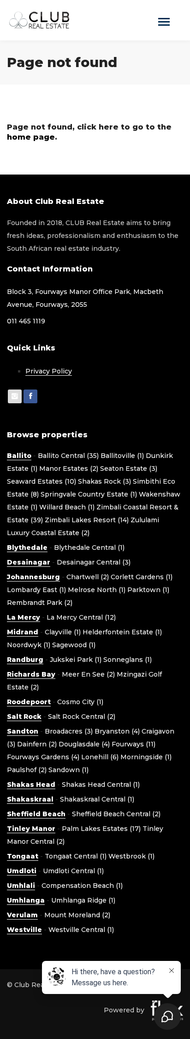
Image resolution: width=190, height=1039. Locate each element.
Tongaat (22, 856)
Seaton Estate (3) (128, 468)
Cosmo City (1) (80, 702)
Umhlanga (26, 900)
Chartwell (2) (87, 577)
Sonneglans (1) (127, 659)
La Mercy (23, 617)
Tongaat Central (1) (76, 856)
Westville (24, 930)
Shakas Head (31, 784)
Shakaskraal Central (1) (97, 799)
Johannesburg (33, 577)
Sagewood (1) (73, 645)
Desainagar (28, 562)
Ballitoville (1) (122, 456)
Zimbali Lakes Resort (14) (87, 520)
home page (31, 137)
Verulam (22, 915)
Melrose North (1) (96, 590)
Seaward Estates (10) (41, 481)
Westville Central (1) (81, 930)
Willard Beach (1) (67, 507)
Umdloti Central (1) (73, 871)
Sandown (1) (68, 770)
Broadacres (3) (69, 731)
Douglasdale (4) (84, 744)
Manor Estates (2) (68, 468)
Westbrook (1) (131, 856)
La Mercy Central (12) (81, 617)
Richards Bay (31, 674)
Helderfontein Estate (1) (122, 632)
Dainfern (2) (37, 744)
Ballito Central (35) (68, 456)
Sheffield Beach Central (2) (116, 814)
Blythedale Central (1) (89, 547)
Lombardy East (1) (36, 590)
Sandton (22, 731)
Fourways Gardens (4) (43, 757)
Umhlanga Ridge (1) (83, 900)
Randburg (25, 659)
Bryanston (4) (117, 731)
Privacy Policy (48, 371)
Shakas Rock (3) (104, 481)
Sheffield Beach (36, 814)
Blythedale (27, 547)
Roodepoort (29, 702)
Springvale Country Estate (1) (89, 494)
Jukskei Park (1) (75, 659)
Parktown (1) (148, 590)
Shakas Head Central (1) (101, 784)
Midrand (22, 632)
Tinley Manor (31, 828)
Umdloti (21, 871)
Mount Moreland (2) (77, 915)
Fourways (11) (133, 744)
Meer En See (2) (88, 674)
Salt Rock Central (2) (81, 716)
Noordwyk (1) (28, 645)
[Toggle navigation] (164, 23)
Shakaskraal (30, 799)
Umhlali (21, 885)
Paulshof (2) (27, 770)
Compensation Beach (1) (82, 885)
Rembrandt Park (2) (39, 603)
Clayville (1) (63, 632)
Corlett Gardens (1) (141, 577)
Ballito (19, 456)
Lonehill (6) (100, 757)
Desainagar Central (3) (94, 562)
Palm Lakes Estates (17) (101, 828)
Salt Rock (24, 716)
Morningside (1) (146, 757)
